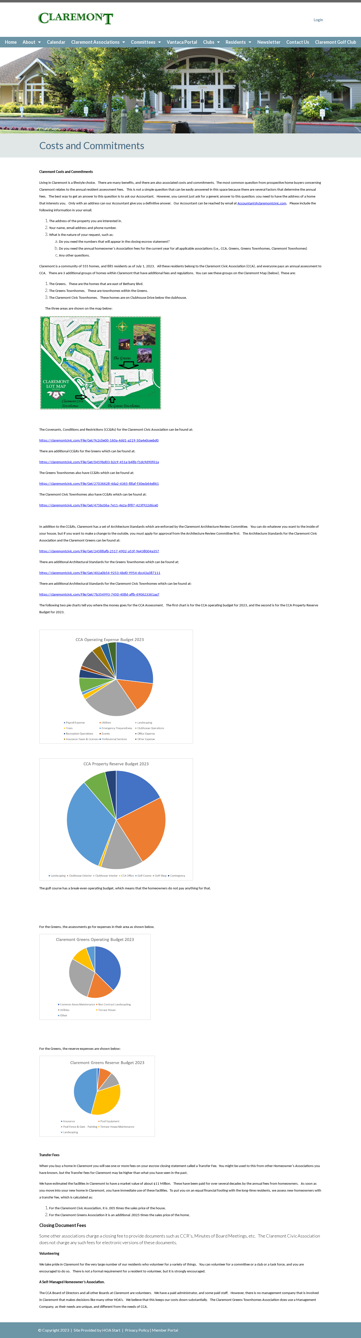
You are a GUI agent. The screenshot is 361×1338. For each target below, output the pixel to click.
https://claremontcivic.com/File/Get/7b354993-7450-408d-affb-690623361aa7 (99, 595)
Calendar (56, 42)
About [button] (29, 42)
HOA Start (111, 1330)
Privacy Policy (137, 1330)
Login (318, 19)
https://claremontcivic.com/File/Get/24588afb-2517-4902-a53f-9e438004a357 (99, 551)
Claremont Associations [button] (95, 42)
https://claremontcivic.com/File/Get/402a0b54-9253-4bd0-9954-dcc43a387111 (99, 573)
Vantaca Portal (182, 42)
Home (11, 42)
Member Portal (165, 1330)
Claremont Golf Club (335, 42)
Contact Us (297, 42)
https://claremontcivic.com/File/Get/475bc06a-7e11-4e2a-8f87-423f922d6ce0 (98, 505)
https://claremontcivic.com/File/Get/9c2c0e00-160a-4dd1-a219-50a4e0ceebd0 (99, 440)
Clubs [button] (209, 42)
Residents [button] (236, 42)
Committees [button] (143, 42)
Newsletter (268, 42)
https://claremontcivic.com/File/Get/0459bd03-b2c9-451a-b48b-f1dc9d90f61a (99, 462)
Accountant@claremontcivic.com (261, 203)
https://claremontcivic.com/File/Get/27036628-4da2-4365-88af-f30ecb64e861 (99, 484)
